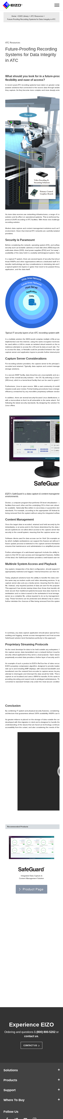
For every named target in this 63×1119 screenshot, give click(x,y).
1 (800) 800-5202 (44, 1032)
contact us (31, 1036)
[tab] (31, 1070)
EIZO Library (23, 16)
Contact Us (31, 1045)
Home (14, 16)
